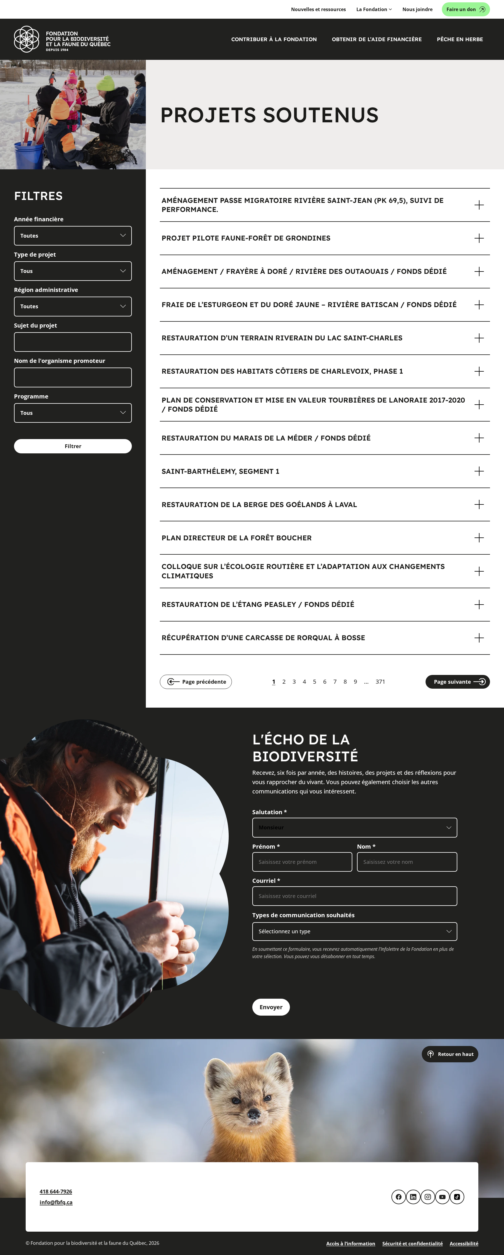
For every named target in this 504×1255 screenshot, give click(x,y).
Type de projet (35, 254)
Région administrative (46, 290)
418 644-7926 (56, 1191)
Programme (31, 396)
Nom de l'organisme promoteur (59, 361)
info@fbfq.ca (56, 1202)
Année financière (39, 219)
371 (380, 681)
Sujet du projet (35, 325)
